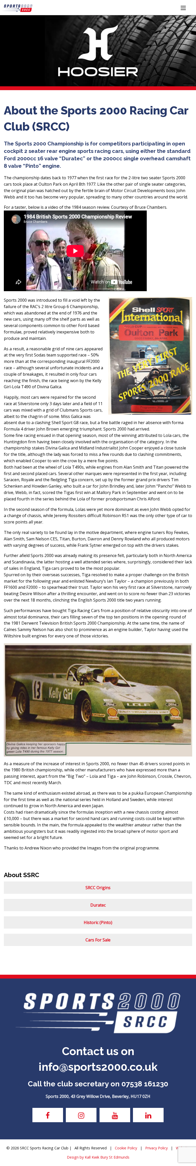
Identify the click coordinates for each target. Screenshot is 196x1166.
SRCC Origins (98, 887)
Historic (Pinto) (98, 922)
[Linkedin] (148, 1115)
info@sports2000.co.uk (98, 1066)
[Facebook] (47, 1115)
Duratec (98, 905)
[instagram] (81, 1115)
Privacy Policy (156, 1148)
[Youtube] (115, 1115)
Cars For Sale (98, 940)
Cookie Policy (126, 1148)
